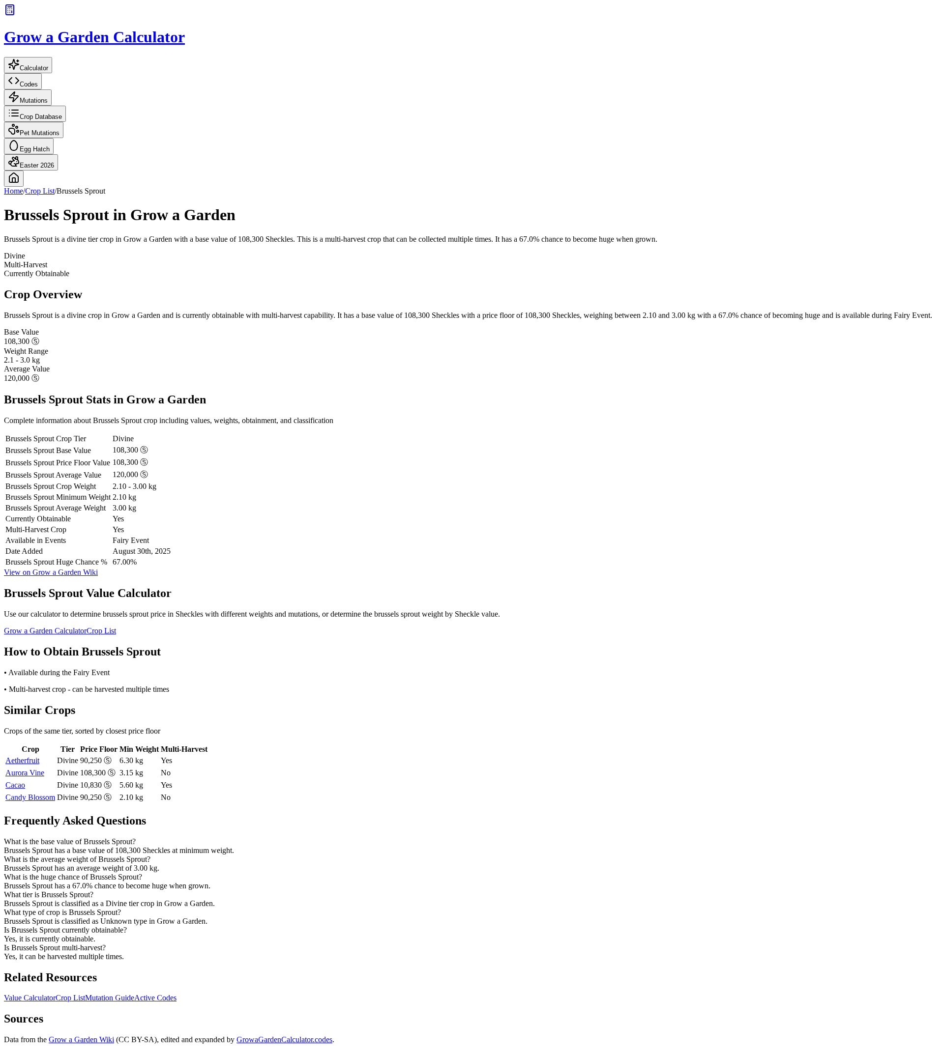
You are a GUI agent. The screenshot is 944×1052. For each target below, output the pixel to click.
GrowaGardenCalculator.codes (284, 1039)
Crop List (40, 191)
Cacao (15, 785)
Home (13, 191)
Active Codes (155, 998)
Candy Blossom (30, 797)
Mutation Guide (109, 998)
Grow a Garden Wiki (81, 1039)
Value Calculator (30, 998)
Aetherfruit (22, 760)
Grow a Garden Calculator (45, 630)
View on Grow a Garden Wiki (51, 572)
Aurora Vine (24, 772)
